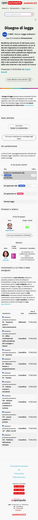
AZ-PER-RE (13, 256)
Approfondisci (29, 105)
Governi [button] (4, 8)
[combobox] (19, 14)
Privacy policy (19, 473)
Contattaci (18, 510)
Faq (19, 470)
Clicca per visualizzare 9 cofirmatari (19, 235)
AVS (27, 227)
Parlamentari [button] (14, 8)
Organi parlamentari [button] (28, 8)
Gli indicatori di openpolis (19, 466)
